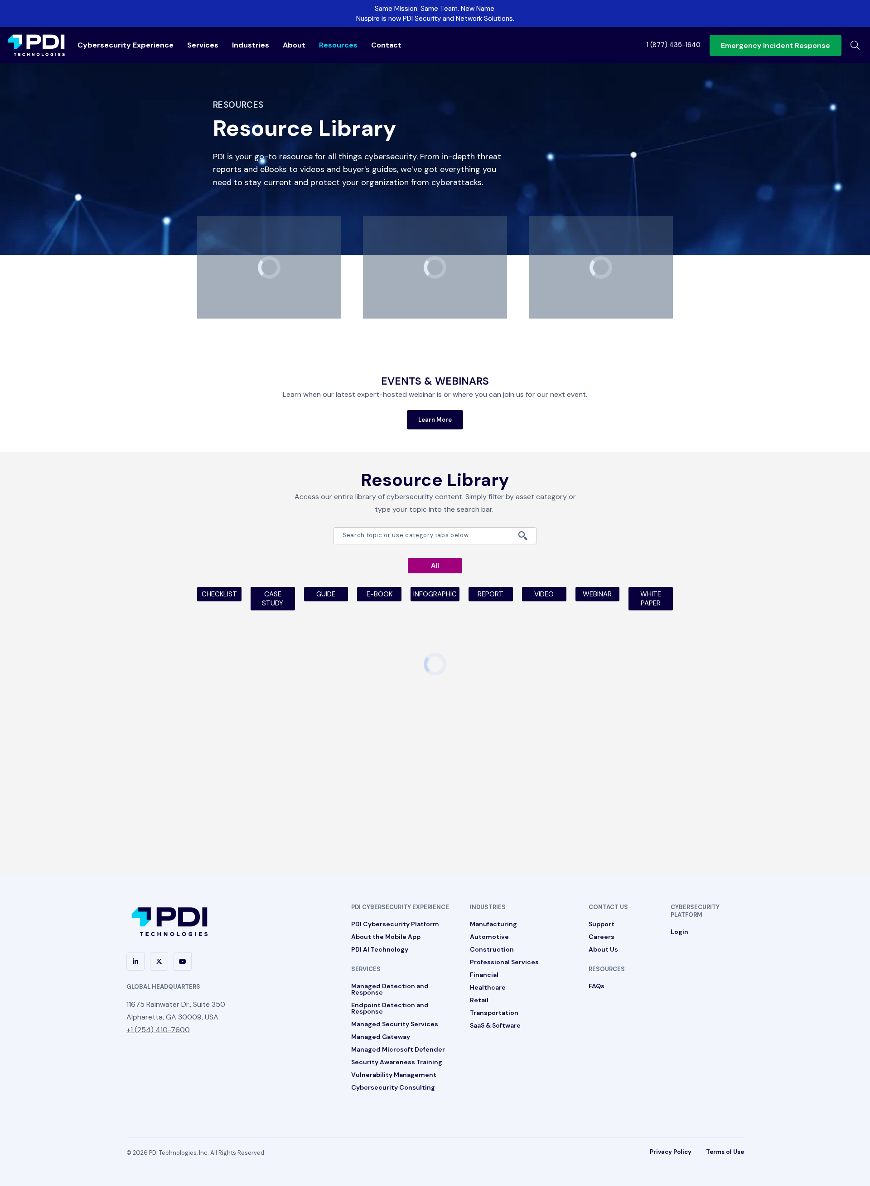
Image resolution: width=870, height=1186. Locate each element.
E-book (379, 594)
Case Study (272, 599)
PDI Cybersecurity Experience (400, 907)
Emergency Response (775, 45)
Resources (338, 45)
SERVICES (366, 969)
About (294, 45)
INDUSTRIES (488, 907)
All (435, 565)
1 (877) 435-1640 (674, 45)
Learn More (435, 420)
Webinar (597, 594)
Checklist (219, 594)
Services (202, 45)
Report (490, 594)
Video (544, 594)
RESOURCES (607, 969)
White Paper (650, 599)
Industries (250, 45)
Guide (325, 594)
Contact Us (608, 907)
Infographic (435, 594)
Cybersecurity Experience (125, 45)
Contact (386, 45)
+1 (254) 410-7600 (158, 1029)
